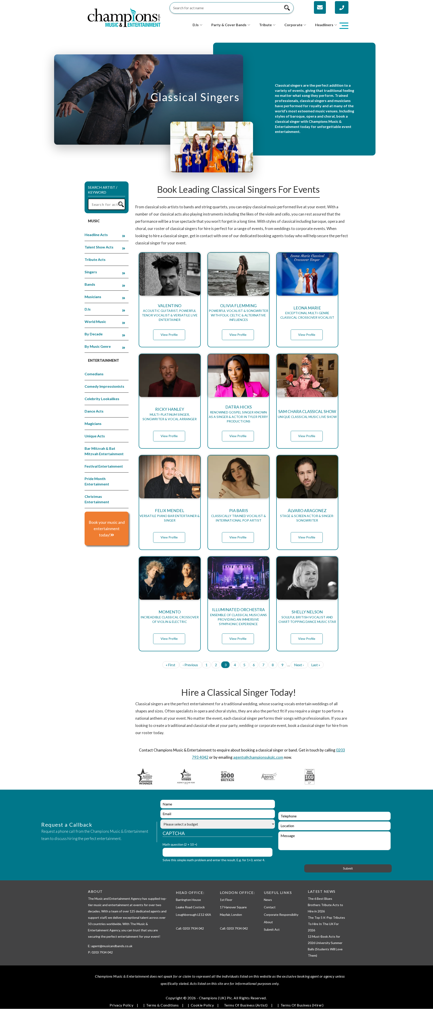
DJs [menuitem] (88, 309)
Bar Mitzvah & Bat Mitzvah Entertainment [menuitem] (104, 451)
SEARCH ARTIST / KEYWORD (102, 190)
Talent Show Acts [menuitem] (99, 247)
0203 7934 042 (193, 928)
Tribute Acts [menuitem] (95, 259)
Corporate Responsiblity (281, 914)
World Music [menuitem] (95, 321)
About (268, 922)
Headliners (324, 25)
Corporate (293, 25)
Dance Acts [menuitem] (94, 411)
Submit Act (272, 929)
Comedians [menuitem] (94, 374)
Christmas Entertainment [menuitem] (97, 499)
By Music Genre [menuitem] (98, 346)
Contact (270, 907)
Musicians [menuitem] (93, 297)
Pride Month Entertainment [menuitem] (97, 481)
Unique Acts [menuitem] (95, 436)
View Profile (169, 334)
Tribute (265, 25)
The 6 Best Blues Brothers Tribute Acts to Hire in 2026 (325, 905)
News (268, 900)
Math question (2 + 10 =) (180, 844)
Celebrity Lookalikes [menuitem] (102, 399)
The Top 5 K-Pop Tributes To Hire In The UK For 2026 (326, 924)
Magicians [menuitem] (93, 423)
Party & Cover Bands (228, 25)
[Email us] (320, 7)
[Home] (124, 17)
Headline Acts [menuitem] (96, 234)
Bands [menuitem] (90, 284)
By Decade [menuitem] (94, 334)
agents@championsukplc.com (258, 757)
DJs (196, 25)
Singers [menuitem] (91, 272)
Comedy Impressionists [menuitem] (104, 386)
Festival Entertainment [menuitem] (104, 466)
